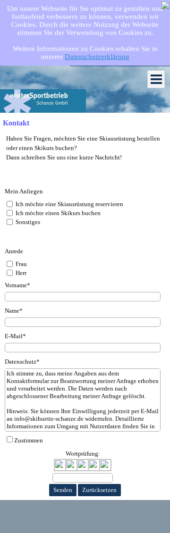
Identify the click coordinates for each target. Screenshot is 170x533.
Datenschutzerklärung (97, 56)
